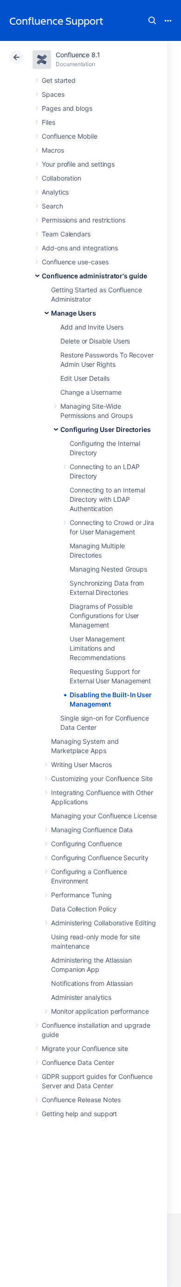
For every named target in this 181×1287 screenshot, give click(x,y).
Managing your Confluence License (104, 816)
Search (152, 20)
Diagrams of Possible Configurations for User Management (104, 615)
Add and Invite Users (91, 327)
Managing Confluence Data (92, 830)
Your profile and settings (78, 164)
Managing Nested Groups (108, 569)
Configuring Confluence (86, 844)
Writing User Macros (81, 764)
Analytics (55, 192)
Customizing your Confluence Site (102, 778)
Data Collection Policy (83, 909)
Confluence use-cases (75, 262)
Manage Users (73, 313)
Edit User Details (85, 378)
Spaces (53, 94)
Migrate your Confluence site (85, 1048)
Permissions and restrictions (83, 220)
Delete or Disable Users (95, 341)
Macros (53, 150)
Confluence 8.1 (78, 55)
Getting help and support (79, 1114)
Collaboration (61, 178)
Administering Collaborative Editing (103, 923)
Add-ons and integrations (80, 248)
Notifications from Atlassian (92, 983)
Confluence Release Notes (81, 1100)
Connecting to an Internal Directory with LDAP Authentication (107, 499)
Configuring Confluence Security (100, 858)
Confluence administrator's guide (94, 276)
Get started (59, 80)
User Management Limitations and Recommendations (97, 648)
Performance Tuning (81, 895)
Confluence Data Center (78, 1062)
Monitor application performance (100, 1011)
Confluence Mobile (69, 136)
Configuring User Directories (105, 429)
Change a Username (91, 392)
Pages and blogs (67, 108)
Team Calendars (66, 234)
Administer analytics (81, 997)
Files (48, 122)
